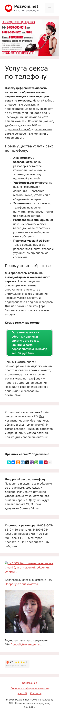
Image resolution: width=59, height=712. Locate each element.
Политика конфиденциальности (29, 688)
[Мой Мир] (41, 462)
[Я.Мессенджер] (9, 462)
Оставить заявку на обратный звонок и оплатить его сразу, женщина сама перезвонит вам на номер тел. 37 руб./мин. (29, 343)
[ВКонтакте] (13, 462)
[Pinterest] (46, 462)
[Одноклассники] (18, 462)
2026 (12, 699)
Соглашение (29, 682)
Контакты (35, 693)
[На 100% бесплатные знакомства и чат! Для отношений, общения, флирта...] (29, 571)
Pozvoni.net (26, 6)
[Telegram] (23, 462)
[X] (27, 462)
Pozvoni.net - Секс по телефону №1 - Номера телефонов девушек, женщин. (31, 703)
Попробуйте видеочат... (26, 644)
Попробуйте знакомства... (22, 584)
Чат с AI (22, 693)
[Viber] (32, 462)
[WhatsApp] (36, 462)
